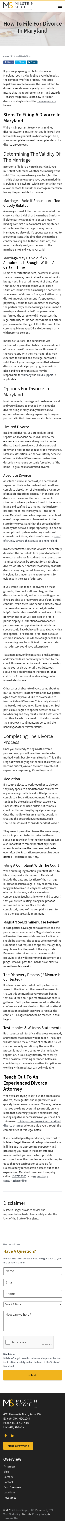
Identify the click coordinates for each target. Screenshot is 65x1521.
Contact (8, 1482)
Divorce (17, 1244)
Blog (6, 1472)
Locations (9, 1492)
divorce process (46, 101)
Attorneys (10, 1466)
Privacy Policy (40, 1514)
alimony (27, 375)
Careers (8, 1477)
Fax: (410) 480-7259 (14, 1427)
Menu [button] (56, 6)
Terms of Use (10, 1518)
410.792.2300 (19, 1176)
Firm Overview (12, 1487)
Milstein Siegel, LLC (23, 1510)
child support (45, 375)
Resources (10, 1497)
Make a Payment (18, 1446)
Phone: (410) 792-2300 (16, 1423)
